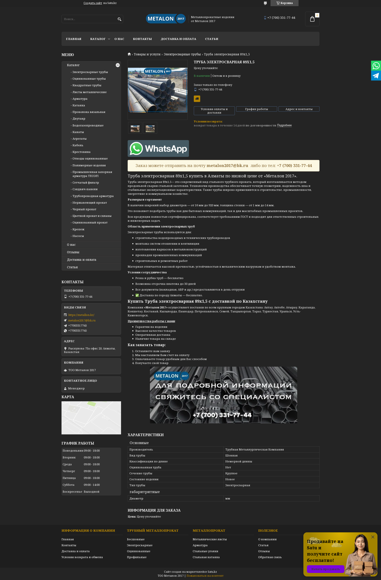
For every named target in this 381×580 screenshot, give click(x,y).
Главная (73, 39)
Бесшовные (136, 539)
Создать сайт (93, 3)
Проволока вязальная (89, 112)
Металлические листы (210, 539)
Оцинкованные (138, 551)
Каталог (98, 39)
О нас (119, 39)
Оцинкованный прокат (90, 222)
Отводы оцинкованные (90, 158)
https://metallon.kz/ (81, 315)
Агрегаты (80, 139)
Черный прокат (84, 209)
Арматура (80, 99)
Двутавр (79, 118)
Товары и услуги (147, 54)
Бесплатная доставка (197, 99)
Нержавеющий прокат (90, 203)
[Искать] (119, 19)
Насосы (78, 236)
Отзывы (73, 252)
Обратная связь (270, 557)
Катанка (79, 105)
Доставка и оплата (178, 39)
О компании (267, 539)
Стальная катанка (206, 557)
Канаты (78, 132)
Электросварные (140, 545)
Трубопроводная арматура (93, 196)
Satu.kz (212, 572)
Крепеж (78, 229)
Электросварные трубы (182, 54)
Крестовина (82, 152)
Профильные (137, 557)
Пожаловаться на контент (205, 576)
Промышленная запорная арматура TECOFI (92, 174)
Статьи (211, 39)
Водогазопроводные (88, 125)
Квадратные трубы (87, 85)
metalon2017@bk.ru (81, 320)
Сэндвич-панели (85, 189)
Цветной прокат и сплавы (92, 216)
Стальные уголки (205, 551)
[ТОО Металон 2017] (166, 19)
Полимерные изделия (89, 165)
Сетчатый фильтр (86, 182)
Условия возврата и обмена (82, 557)
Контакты (142, 39)
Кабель (78, 145)
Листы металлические (90, 92)
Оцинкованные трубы (89, 79)
